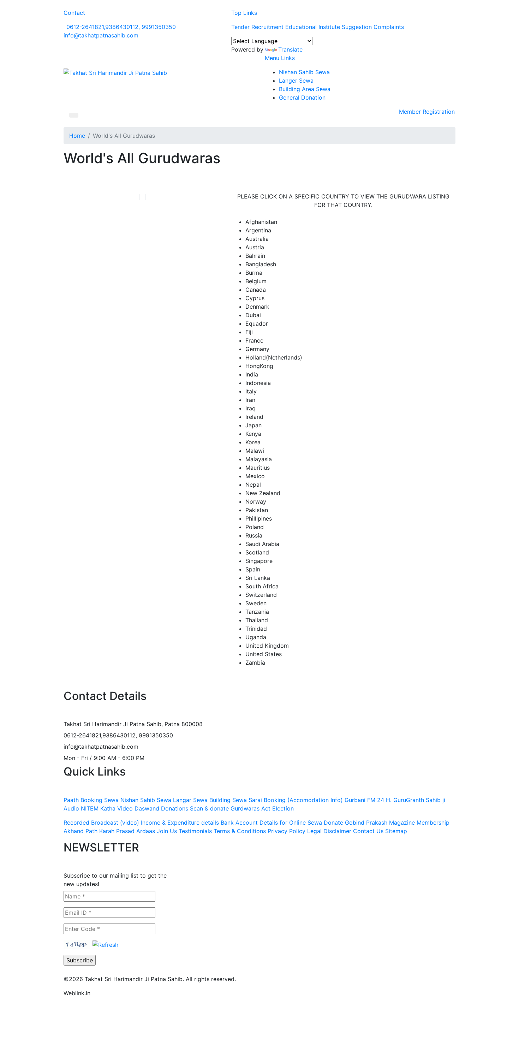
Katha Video (116, 808)
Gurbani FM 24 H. (368, 799)
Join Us (167, 831)
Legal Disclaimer (329, 831)
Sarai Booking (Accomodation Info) (296, 799)
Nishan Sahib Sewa (304, 72)
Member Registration (427, 111)
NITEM (90, 808)
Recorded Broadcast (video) (101, 822)
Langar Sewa (190, 799)
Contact (74, 12)
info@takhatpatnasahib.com (101, 35)
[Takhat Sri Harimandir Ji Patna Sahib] (115, 72)
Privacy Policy (286, 831)
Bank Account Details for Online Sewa (271, 822)
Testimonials (195, 831)
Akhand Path (80, 831)
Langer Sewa (296, 80)
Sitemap (396, 831)
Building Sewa (228, 799)
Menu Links (280, 57)
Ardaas (145, 831)
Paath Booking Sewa (91, 799)
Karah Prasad (117, 831)
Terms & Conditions (240, 831)
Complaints (389, 26)
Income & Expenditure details (180, 822)
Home (77, 135)
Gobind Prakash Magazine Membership (397, 822)
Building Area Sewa (304, 89)
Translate (290, 49)
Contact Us (368, 831)
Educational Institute (312, 26)
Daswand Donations (161, 808)
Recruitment (267, 26)
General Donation (302, 97)
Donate (333, 822)
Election (283, 808)
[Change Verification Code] (105, 944)
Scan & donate (209, 808)
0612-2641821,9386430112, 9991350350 (121, 26)
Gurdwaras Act (250, 808)
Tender (240, 26)
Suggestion (357, 26)
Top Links (244, 12)
